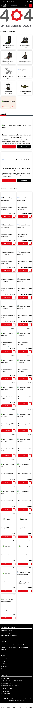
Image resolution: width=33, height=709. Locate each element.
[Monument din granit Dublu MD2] (8, 280)
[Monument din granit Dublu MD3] (24, 280)
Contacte (3, 669)
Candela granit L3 (5, 582)
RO (28, 1)
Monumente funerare (6, 630)
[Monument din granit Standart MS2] (24, 199)
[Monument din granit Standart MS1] (8, 199)
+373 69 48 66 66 (8, 1)
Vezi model (7, 216)
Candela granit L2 (22, 555)
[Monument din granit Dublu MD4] (8, 307)
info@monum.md (6, 683)
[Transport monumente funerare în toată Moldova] (16, 160)
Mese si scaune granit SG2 (24, 473)
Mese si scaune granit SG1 (8, 473)
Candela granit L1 (5, 555)
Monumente (4, 659)
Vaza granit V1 (5, 527)
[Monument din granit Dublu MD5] (24, 307)
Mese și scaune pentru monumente (10, 633)
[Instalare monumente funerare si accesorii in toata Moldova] (16, 126)
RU (31, 1)
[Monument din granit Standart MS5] (8, 253)
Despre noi (4, 666)
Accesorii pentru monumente (9, 635)
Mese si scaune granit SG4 (24, 500)
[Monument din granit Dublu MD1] (24, 253)
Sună (9, 147)
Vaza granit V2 (21, 527)
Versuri (3, 661)
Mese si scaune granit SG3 (8, 500)
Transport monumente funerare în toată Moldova (14, 645)
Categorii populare (7, 31)
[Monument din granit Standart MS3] (8, 226)
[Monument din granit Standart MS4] (24, 226)
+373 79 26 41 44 (17, 680)
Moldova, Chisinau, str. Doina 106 (10, 685)
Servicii (3, 114)
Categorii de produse (8, 627)
